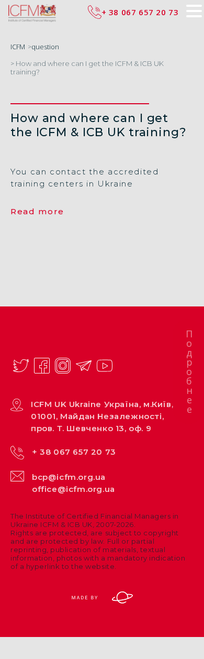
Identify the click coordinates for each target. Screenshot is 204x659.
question (45, 46)
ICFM (17, 46)
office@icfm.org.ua (73, 489)
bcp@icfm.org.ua (69, 477)
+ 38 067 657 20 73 (74, 452)
